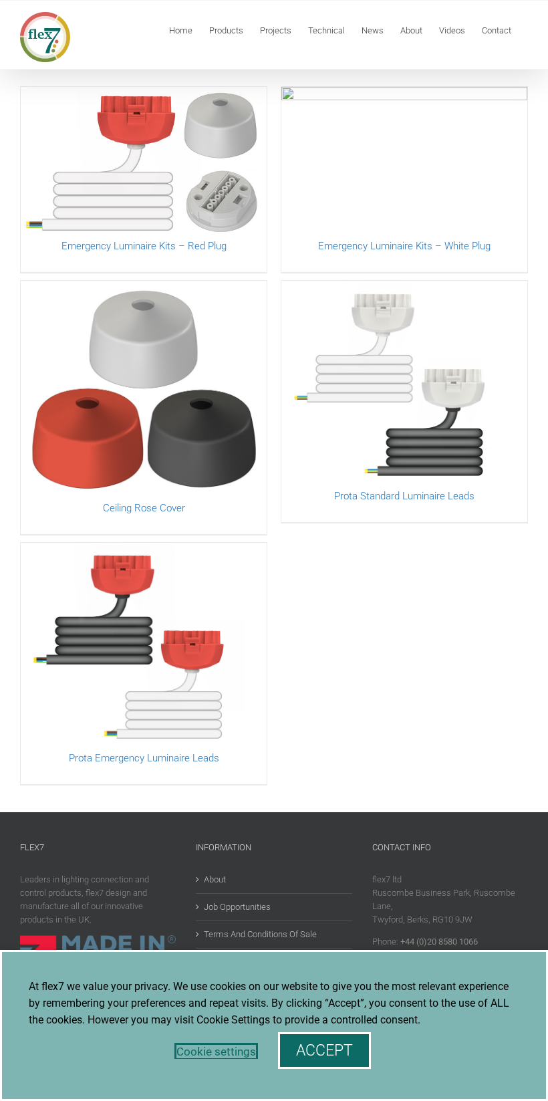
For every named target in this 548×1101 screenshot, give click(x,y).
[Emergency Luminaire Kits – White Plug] (404, 163)
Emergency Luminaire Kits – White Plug (404, 246)
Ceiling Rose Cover (144, 508)
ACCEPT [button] (324, 1051)
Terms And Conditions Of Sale (260, 934)
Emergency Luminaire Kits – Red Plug (144, 246)
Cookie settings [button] (216, 1051)
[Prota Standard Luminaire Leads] (404, 385)
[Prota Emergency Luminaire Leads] (144, 647)
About (215, 879)
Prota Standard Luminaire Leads (404, 496)
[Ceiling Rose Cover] (144, 391)
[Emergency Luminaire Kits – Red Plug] (144, 163)
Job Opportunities (237, 907)
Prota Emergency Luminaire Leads (144, 758)
